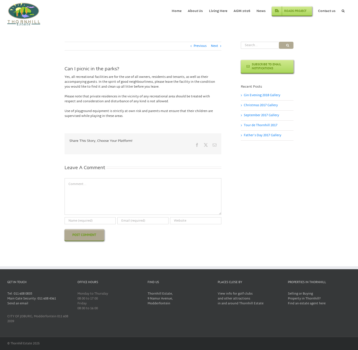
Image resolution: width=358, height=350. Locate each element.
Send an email (17, 304)
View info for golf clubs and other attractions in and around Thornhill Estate (241, 299)
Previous (200, 46)
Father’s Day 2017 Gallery (262, 135)
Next (214, 46)
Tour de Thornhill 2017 (260, 125)
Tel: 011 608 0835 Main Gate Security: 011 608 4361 (31, 296)
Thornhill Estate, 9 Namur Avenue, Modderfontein (160, 299)
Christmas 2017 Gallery (261, 105)
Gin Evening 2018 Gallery (262, 95)
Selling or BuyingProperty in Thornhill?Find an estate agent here (307, 299)
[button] (343, 10)
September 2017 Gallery (261, 115)
